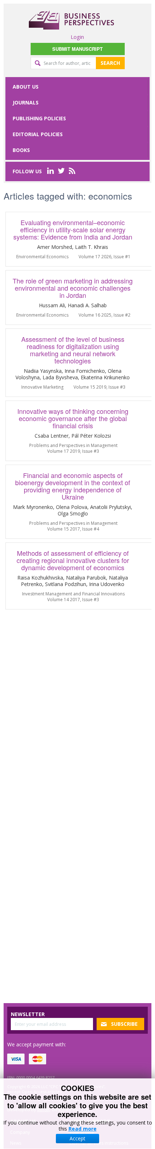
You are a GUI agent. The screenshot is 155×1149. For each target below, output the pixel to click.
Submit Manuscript (77, 48)
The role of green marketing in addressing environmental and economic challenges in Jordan (73, 288)
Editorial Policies (38, 134)
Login (77, 37)
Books (21, 150)
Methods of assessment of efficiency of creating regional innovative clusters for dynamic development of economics (73, 560)
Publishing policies (39, 118)
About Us (26, 86)
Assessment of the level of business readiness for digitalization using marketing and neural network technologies (72, 349)
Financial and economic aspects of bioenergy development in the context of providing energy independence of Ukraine (72, 485)
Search (110, 62)
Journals (26, 102)
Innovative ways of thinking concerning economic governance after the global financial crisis (72, 418)
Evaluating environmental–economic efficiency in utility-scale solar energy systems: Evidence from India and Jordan (72, 229)
